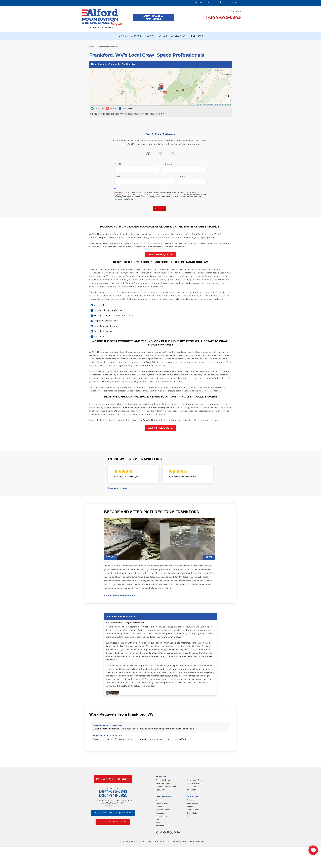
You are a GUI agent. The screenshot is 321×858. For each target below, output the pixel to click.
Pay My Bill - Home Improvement (113, 812)
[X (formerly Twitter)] (171, 832)
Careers (162, 36)
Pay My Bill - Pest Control (113, 821)
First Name (119, 164)
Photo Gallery (192, 803)
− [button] (228, 100)
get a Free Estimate (113, 779)
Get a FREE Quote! (160, 254)
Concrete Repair (193, 786)
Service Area (205, 3)
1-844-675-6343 (223, 17)
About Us (150, 36)
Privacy (130, 199)
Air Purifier (191, 790)
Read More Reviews (117, 488)
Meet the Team (162, 803)
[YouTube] (168, 832)
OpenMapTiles (207, 104)
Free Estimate (230, 3)
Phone (181, 177)
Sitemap (200, 841)
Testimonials (192, 800)
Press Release (162, 816)
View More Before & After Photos (119, 595)
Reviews (190, 816)
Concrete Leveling (194, 783)
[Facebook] (161, 832)
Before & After (192, 810)
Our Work (136, 36)
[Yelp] (157, 832)
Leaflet (198, 104)
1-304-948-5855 (112, 795)
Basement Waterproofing (166, 783)
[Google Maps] (164, 832)
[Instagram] (175, 832)
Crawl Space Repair (195, 780)
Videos (190, 807)
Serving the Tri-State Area (228, 11)
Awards (159, 823)
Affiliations (160, 826)
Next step (159, 208)
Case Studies (192, 813)
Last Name (167, 164)
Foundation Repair (163, 780)
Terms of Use (120, 199)
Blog (157, 819)
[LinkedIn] (178, 832)
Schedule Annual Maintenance (153, 17)
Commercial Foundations (166, 786)
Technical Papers (163, 810)
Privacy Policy (173, 841)
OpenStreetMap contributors (222, 104)
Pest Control (161, 790)
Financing (160, 813)
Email (117, 177)
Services (122, 36)
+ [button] (228, 96)
